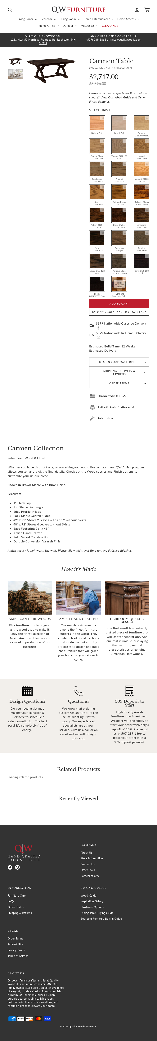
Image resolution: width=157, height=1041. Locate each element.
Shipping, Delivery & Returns (119, 372)
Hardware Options (92, 907)
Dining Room (68, 19)
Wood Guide (88, 895)
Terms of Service (18, 955)
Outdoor (68, 25)
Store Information (92, 858)
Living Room (26, 19)
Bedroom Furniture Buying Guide (101, 918)
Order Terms (119, 383)
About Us (86, 852)
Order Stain (88, 870)
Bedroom (47, 19)
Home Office (47, 25)
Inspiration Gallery (92, 901)
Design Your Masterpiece (119, 361)
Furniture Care (17, 895)
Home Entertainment (97, 19)
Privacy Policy (16, 950)
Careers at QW (90, 875)
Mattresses (88, 25)
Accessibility (15, 944)
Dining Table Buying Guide (97, 913)
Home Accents (127, 19)
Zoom (102, 118)
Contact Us (88, 864)
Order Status (16, 907)
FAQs (11, 901)
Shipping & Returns (20, 913)
